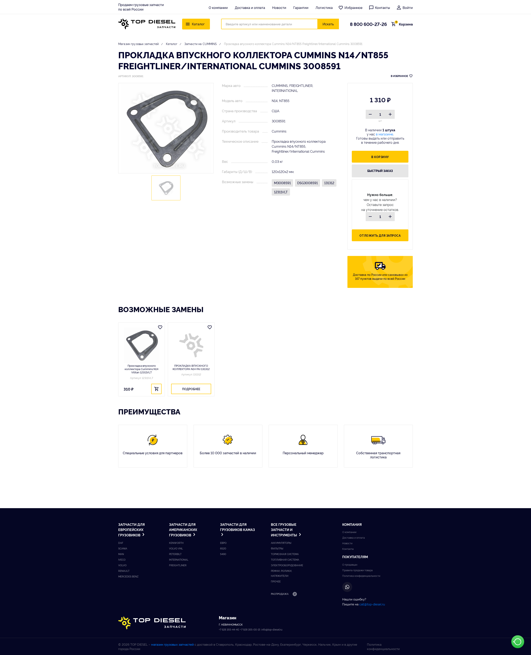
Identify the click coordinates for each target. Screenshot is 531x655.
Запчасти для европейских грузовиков (131, 529)
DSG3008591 (307, 182)
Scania (122, 548)
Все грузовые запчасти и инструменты (284, 529)
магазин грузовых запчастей (172, 644)
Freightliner (177, 565)
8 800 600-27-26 (368, 24)
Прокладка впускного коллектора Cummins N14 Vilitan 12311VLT (141, 369)
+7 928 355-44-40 (229, 629)
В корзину (380, 157)
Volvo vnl (176, 548)
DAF (120, 542)
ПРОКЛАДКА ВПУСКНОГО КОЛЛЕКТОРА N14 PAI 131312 (191, 367)
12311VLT (281, 192)
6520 (223, 548)
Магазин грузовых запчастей (138, 44)
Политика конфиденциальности (361, 575)
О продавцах (349, 564)
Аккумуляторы (281, 542)
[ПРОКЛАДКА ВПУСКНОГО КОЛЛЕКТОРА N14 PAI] (191, 345)
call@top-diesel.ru (372, 604)
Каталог (171, 44)
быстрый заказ (380, 171)
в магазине (384, 134)
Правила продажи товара (357, 570)
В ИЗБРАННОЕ (399, 76)
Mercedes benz (128, 576)
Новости (279, 7)
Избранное (353, 7)
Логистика (324, 7)
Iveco (121, 559)
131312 (329, 182)
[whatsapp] (347, 587)
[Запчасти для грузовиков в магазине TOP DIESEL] (152, 623)
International (178, 559)
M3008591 (282, 182)
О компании (218, 7)
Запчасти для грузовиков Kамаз (237, 527)
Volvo (122, 565)
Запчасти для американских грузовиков (183, 529)
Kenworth (176, 542)
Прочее (276, 581)
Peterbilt (175, 554)
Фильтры (277, 548)
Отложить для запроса (380, 235)
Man (121, 554)
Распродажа (280, 593)
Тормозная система (285, 554)
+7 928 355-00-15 (250, 629)
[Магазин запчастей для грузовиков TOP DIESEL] (146, 24)
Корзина (404, 24)
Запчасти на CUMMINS (200, 44)
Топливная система (285, 559)
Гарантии (300, 7)
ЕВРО (223, 542)
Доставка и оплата (250, 7)
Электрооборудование (287, 565)
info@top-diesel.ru (271, 629)
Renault (123, 570)
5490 (223, 554)
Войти (408, 7)
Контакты (382, 7)
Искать (328, 24)
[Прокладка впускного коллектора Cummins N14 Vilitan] (142, 345)
